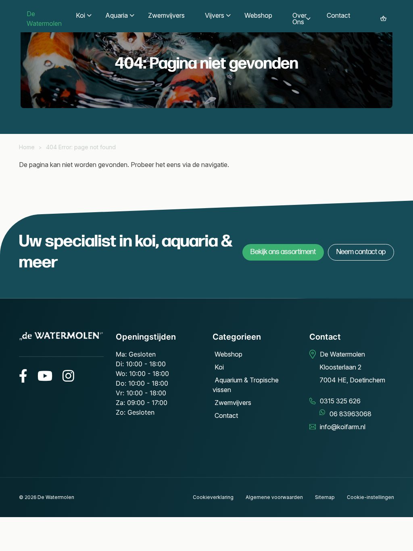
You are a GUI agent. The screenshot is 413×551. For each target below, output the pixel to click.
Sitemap (325, 497)
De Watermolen (56, 497)
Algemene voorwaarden (274, 497)
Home (27, 147)
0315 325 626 (340, 401)
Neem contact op (361, 252)
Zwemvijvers (233, 403)
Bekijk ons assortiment (283, 252)
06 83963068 (350, 414)
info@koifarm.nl (342, 427)
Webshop (228, 354)
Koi (219, 367)
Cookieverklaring (213, 497)
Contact (226, 415)
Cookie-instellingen (370, 497)
